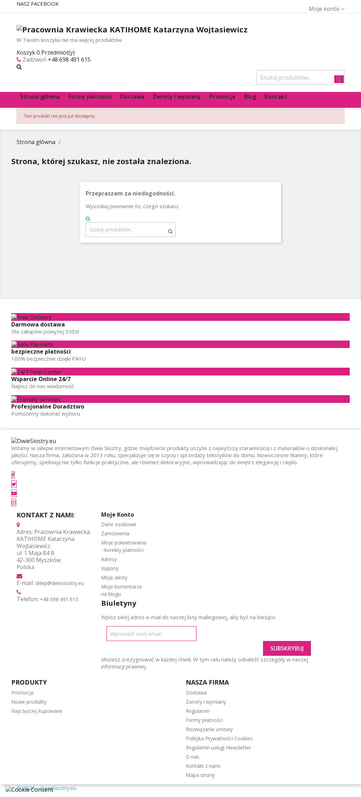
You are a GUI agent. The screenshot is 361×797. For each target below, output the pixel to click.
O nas (192, 756)
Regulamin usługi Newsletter (218, 747)
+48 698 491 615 (69, 59)
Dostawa (196, 692)
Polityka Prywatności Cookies (219, 738)
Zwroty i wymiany (206, 701)
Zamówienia (115, 533)
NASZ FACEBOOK (38, 3)
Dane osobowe (118, 524)
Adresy (109, 559)
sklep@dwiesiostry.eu (59, 583)
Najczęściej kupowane (36, 711)
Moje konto (117, 514)
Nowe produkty (29, 701)
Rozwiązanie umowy (209, 729)
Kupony (109, 568)
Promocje (22, 692)
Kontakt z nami (203, 765)
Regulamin (198, 711)
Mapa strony (200, 775)
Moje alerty (114, 577)
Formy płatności (204, 720)
